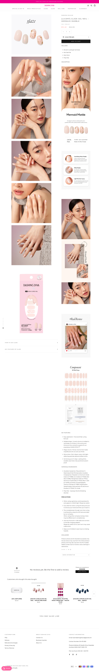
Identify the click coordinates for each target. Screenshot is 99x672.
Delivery (7, 640)
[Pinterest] (70, 549)
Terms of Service (9, 648)
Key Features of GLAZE (13, 349)
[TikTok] (76, 654)
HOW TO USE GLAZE (11, 342)
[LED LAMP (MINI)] (16, 590)
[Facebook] (66, 549)
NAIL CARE (61, 8)
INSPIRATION (72, 8)
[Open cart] (94, 5)
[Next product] (94, 594)
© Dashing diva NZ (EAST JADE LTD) (17, 665)
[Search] (91, 5)
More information (69, 554)
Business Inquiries (41, 640)
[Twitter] (68, 549)
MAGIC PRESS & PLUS (34, 8)
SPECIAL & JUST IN (18, 8)
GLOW (53, 8)
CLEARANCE (83, 8)
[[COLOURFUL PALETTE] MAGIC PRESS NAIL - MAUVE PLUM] (60, 590)
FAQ (6, 637)
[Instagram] (73, 654)
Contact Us (39, 637)
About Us (39, 643)
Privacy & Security (10, 645)
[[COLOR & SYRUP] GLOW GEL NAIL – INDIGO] (82, 590)
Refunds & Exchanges (11, 643)
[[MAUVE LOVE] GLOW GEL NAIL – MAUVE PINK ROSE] (38, 590)
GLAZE (46, 8)
